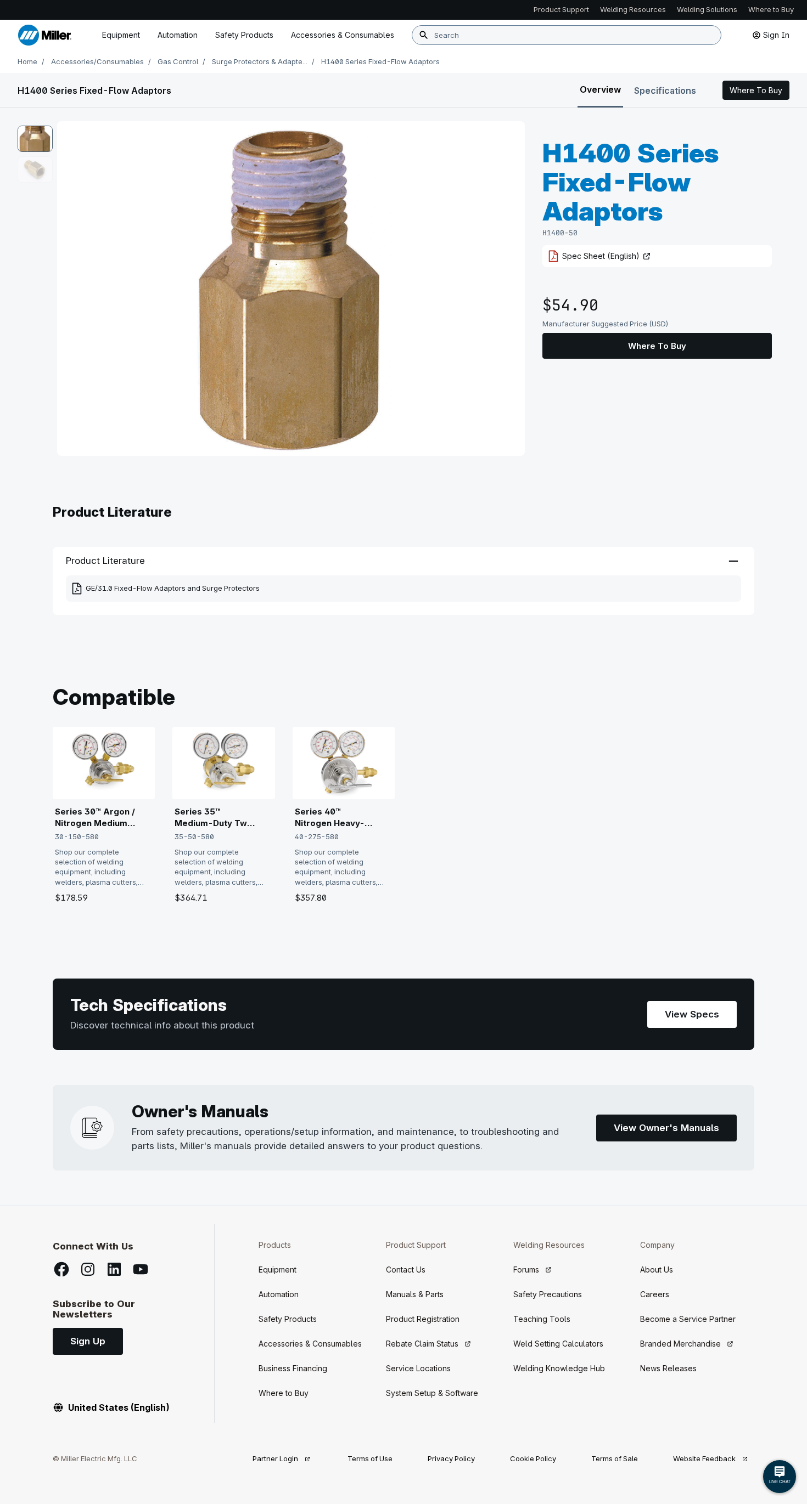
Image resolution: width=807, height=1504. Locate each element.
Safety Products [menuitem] (244, 34)
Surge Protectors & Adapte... (259, 61)
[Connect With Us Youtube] (140, 1269)
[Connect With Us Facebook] (61, 1269)
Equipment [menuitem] (121, 34)
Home (27, 61)
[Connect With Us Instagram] (88, 1269)
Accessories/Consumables (97, 61)
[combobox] (566, 35)
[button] (755, 90)
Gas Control (178, 61)
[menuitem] (342, 35)
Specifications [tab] (665, 90)
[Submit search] (423, 35)
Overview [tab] (600, 89)
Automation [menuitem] (178, 34)
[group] (291, 288)
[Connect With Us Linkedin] (114, 1269)
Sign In (776, 34)
